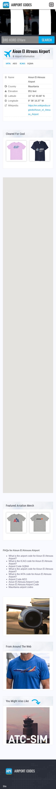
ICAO (22, 63)
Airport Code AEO (18, 579)
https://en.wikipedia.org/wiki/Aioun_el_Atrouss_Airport (39, 109)
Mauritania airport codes (21, 587)
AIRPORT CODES (21, 4)
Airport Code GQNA (19, 566)
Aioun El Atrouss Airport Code (24, 582)
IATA (8, 63)
